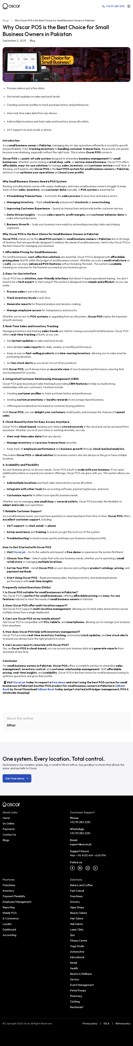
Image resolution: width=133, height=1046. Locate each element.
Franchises (9, 885)
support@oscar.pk (81, 844)
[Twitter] (95, 868)
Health (74, 968)
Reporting (9, 907)
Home (6, 818)
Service (74, 979)
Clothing (75, 1001)
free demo (59, 682)
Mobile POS (10, 913)
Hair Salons (76, 918)
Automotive (77, 951)
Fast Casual (77, 890)
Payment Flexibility (14, 896)
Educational (77, 957)
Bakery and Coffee (81, 885)
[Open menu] (129, 6)
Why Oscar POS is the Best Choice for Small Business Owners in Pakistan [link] (55, 20)
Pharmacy (76, 996)
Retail (73, 962)
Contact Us (9, 834)
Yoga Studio (77, 946)
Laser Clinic (77, 929)
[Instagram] (87, 868)
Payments (9, 829)
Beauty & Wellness (81, 974)
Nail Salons (76, 924)
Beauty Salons (78, 913)
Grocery (75, 901)
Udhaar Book (45, 689)
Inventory (8, 890)
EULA (106, 1023)
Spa (72, 935)
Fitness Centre (78, 940)
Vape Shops (77, 907)
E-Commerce (11, 918)
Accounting (9, 935)
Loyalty (7, 924)
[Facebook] (72, 868)
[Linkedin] (80, 868)
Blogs (6, 20)
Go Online (8, 823)
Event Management (82, 985)
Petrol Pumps (78, 990)
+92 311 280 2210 (80, 822)
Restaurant (76, 1007)
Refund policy (123, 1023)
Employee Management (17, 901)
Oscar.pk (19, 552)
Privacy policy (90, 1023)
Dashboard (9, 929)
